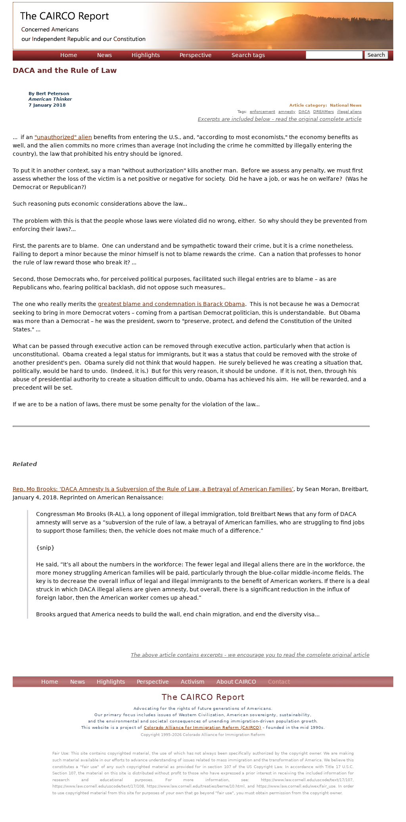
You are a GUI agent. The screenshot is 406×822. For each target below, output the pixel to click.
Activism (193, 682)
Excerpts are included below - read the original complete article (280, 119)
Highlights (146, 55)
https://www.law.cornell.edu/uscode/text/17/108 (98, 786)
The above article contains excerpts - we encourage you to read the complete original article (250, 655)
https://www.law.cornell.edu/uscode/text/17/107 (306, 779)
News (104, 55)
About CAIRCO (236, 682)
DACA (304, 111)
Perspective (196, 55)
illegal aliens (349, 111)
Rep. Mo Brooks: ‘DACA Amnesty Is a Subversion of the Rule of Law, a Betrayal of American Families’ (153, 489)
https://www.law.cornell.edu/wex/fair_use (296, 786)
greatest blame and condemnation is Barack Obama (171, 304)
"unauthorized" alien (63, 137)
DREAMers (323, 111)
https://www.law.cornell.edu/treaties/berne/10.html (196, 786)
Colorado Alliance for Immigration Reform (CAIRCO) (202, 727)
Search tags (248, 55)
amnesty (286, 111)
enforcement (262, 111)
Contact (279, 682)
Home (68, 55)
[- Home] (203, 26)
